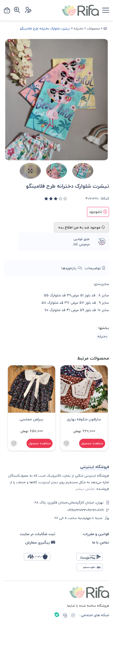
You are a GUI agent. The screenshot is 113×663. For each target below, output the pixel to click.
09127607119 (95, 510)
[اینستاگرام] (73, 616)
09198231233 (76, 510)
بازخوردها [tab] (69, 268)
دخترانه (78, 28)
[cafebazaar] (39, 558)
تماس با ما (100, 542)
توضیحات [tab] (93, 268)
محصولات (93, 28)
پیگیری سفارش (38, 542)
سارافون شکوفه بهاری (84, 419)
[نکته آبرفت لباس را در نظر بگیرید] (84, 389)
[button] (10, 408)
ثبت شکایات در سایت (37, 534)
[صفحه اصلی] (105, 28)
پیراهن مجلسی (31, 419)
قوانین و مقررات (96, 534)
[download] (92, 569)
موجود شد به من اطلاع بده (79, 227)
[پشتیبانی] (64, 616)
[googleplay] (92, 558)
